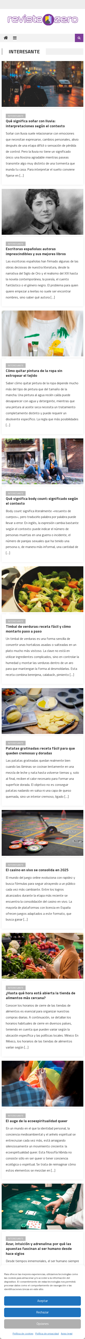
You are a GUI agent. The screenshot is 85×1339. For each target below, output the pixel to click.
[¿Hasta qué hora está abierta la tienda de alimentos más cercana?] (42, 956)
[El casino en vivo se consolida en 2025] (42, 833)
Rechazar (42, 1312)
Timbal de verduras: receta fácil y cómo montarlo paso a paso (38, 629)
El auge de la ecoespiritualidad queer (36, 1121)
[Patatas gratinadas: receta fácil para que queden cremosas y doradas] (42, 711)
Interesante (16, 116)
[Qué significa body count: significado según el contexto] (42, 461)
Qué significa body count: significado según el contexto (42, 501)
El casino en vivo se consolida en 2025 (37, 870)
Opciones (43, 1323)
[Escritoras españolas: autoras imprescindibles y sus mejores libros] (42, 212)
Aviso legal (66, 1333)
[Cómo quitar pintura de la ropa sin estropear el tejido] (42, 333)
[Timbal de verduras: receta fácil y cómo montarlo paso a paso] (42, 589)
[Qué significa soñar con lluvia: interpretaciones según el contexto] (42, 84)
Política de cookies (23, 1333)
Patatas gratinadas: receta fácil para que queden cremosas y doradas (40, 750)
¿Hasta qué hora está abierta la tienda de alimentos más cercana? (40, 995)
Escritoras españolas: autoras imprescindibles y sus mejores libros (36, 251)
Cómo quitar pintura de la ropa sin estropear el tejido (34, 373)
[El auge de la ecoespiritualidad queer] (42, 1084)
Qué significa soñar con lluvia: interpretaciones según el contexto (35, 123)
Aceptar (42, 1300)
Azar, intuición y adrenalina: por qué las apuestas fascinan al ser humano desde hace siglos (39, 1248)
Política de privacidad (47, 1333)
